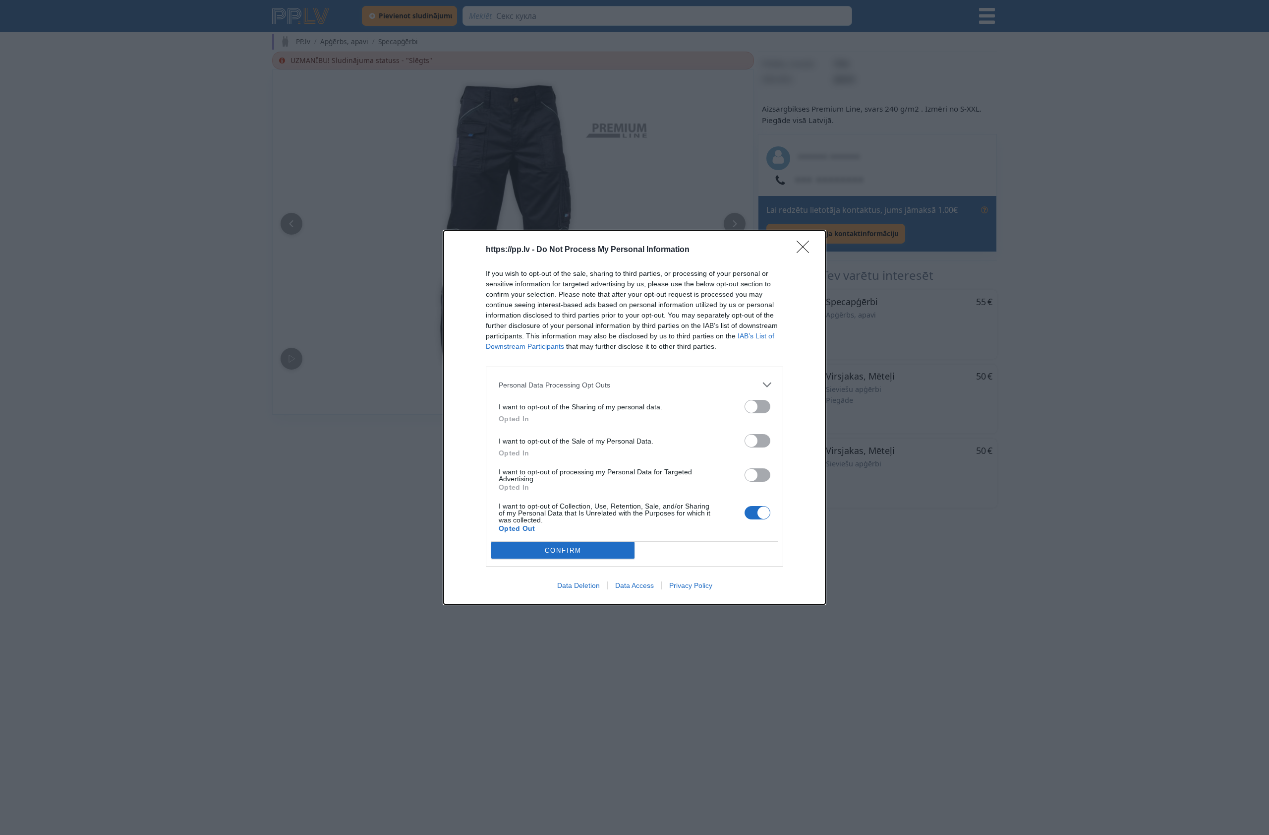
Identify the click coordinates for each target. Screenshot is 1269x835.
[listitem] (634, 385)
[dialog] (634, 417)
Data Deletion (578, 585)
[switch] (757, 406)
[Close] (806, 250)
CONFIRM (563, 550)
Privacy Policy (690, 585)
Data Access (634, 585)
